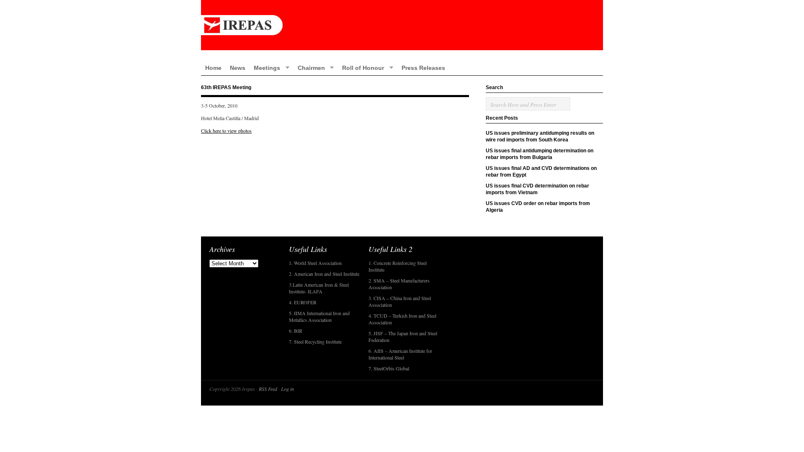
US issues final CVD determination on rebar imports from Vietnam (537, 189)
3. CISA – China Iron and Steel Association (399, 301)
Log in (287, 388)
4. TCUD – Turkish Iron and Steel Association (402, 319)
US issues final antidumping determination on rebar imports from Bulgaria (539, 154)
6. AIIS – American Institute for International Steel (400, 354)
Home (213, 67)
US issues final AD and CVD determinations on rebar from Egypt (541, 171)
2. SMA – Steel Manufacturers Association (399, 283)
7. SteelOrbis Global (388, 368)
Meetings (265, 67)
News (237, 67)
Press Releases (423, 67)
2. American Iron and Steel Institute (324, 273)
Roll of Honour (361, 67)
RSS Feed (268, 388)
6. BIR (295, 330)
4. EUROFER (303, 302)
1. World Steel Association (315, 262)
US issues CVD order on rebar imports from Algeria (538, 206)
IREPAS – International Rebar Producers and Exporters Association (402, 25)
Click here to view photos (226, 130)
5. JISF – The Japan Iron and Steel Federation (402, 336)
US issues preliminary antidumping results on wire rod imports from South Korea (540, 136)
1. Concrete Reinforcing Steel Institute (397, 266)
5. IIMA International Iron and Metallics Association (319, 316)
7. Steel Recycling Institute (315, 341)
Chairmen (309, 67)
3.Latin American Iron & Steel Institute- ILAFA (319, 288)
